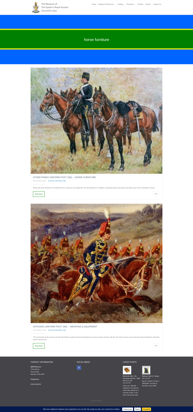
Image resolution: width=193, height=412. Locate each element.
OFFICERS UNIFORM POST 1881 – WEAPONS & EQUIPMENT (65, 326)
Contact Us (157, 4)
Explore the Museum (106, 4)
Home (94, 4)
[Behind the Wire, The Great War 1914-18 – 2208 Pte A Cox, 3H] (127, 370)
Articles (140, 4)
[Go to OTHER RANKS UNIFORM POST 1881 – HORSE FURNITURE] (96, 121)
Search (148, 4)
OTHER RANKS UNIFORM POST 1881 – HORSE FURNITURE (64, 177)
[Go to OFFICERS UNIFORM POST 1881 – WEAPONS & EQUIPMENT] (96, 263)
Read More (39, 194)
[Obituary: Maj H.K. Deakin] (146, 370)
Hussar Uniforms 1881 (57, 181)
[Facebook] (79, 368)
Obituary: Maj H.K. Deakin (150, 376)
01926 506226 (36, 384)
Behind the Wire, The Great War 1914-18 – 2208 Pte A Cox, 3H (131, 378)
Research (130, 4)
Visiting (120, 4)
